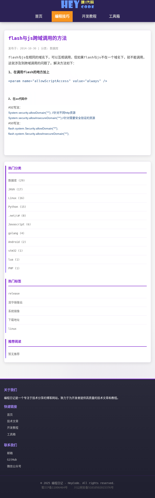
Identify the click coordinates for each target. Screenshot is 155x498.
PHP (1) (14, 268)
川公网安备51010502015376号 (94, 487)
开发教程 (89, 16)
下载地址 (14, 319)
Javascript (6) (19, 224)
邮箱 (10, 453)
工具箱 (114, 16)
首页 (38, 16)
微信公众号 (14, 466)
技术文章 (12, 421)
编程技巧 (62, 16)
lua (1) (14, 259)
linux (12, 328)
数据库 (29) (16, 180)
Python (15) (17, 206)
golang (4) (16, 233)
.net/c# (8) (17, 215)
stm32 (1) (15, 250)
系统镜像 (14, 311)
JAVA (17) (15, 189)
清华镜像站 (15, 302)
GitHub (12, 459)
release (14, 293)
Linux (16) (16, 198)
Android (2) (17, 242)
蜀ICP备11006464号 (54, 487)
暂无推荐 (14, 354)
